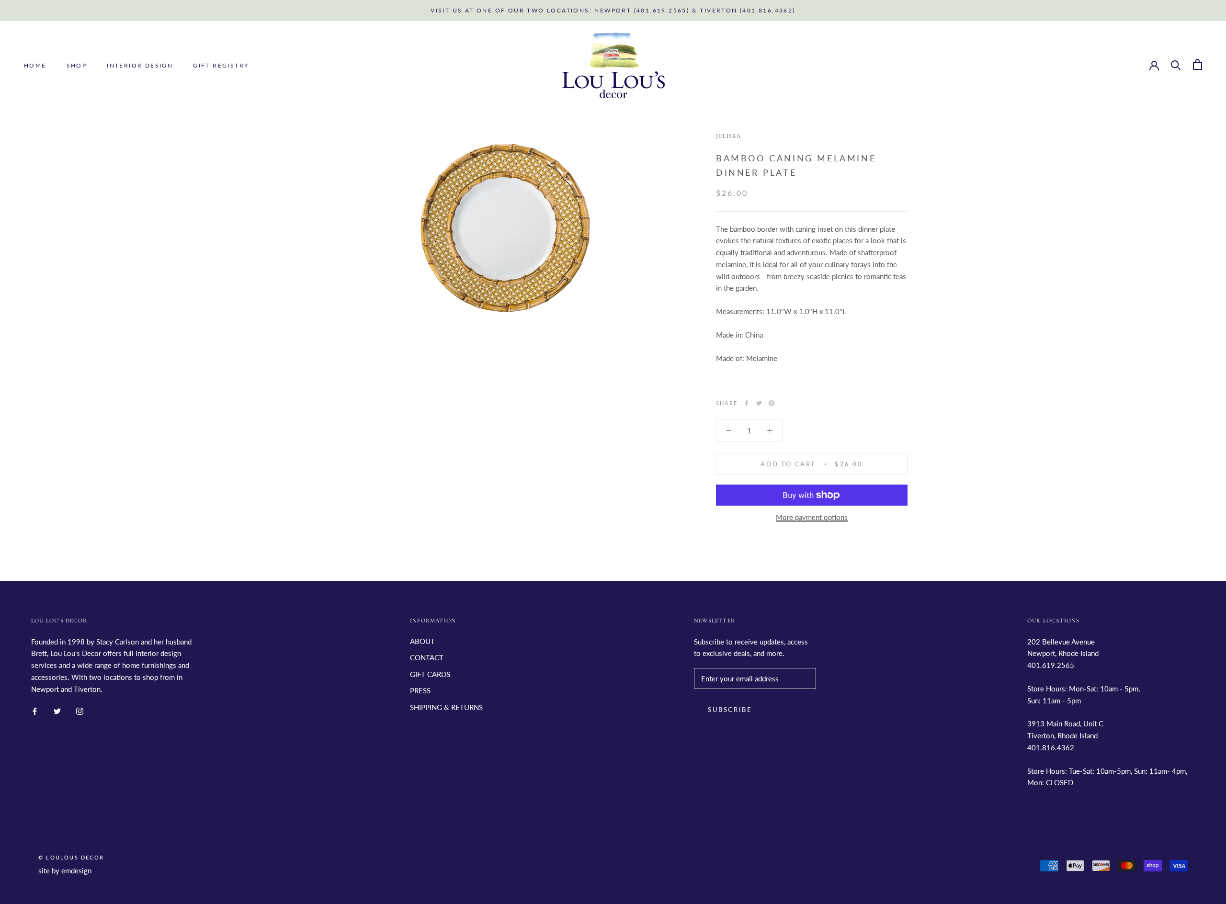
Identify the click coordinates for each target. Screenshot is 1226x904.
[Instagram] (79, 710)
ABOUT (422, 641)
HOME (35, 64)
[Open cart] (1197, 64)
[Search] (1176, 64)
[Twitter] (759, 403)
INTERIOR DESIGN (140, 64)
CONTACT (426, 657)
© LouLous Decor (71, 857)
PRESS (420, 690)
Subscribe (730, 709)
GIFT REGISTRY (221, 64)
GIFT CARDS (430, 674)
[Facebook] (746, 403)
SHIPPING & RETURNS (446, 707)
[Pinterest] (771, 403)
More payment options (812, 517)
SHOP (77, 64)
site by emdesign (64, 870)
